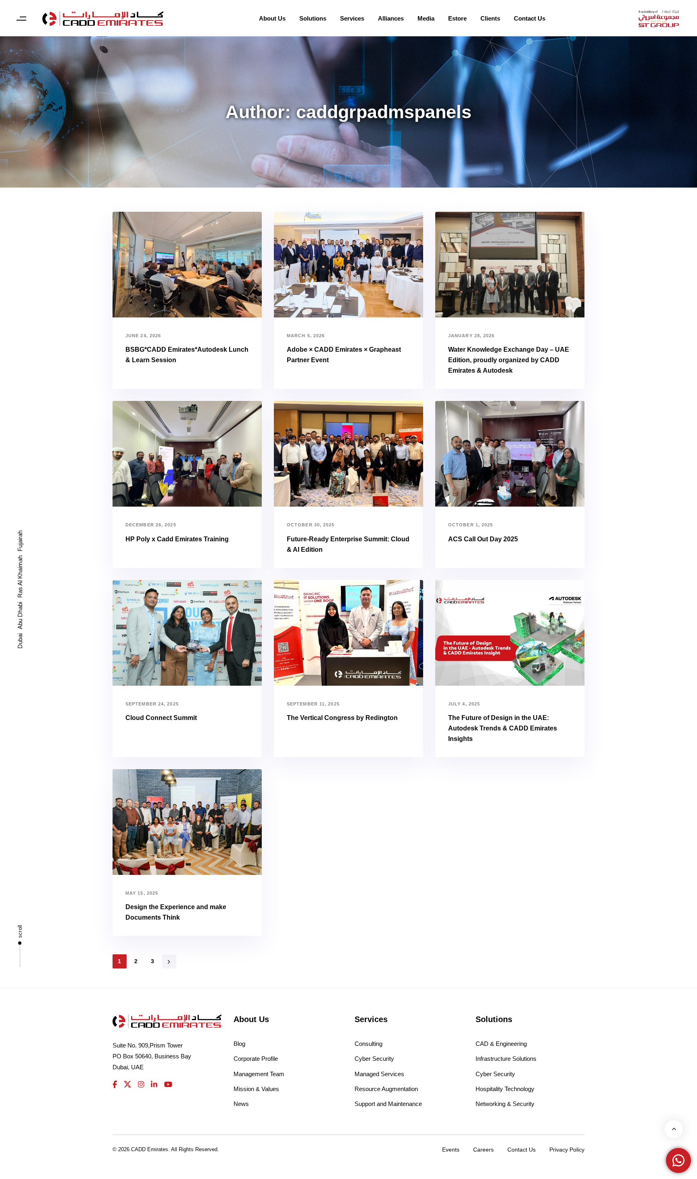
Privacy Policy (566, 1149)
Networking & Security (505, 1103)
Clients (490, 18)
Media (425, 18)
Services (352, 18)
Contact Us (529, 18)
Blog (239, 1043)
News (241, 1103)
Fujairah (20, 540)
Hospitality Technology (505, 1088)
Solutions (312, 18)
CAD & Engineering (501, 1043)
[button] (21, 19)
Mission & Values (256, 1088)
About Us (272, 18)
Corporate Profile (256, 1058)
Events (450, 1149)
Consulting (368, 1043)
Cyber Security (374, 1058)
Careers (483, 1149)
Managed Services (379, 1073)
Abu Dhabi (20, 615)
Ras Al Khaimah (20, 576)
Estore (457, 18)
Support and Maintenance (388, 1103)
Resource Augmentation (386, 1088)
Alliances (391, 18)
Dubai (20, 641)
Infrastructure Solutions (506, 1058)
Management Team (259, 1073)
